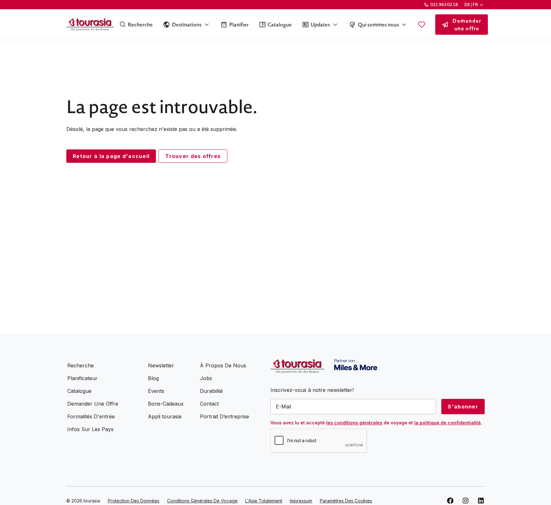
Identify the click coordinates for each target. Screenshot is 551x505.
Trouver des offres (193, 156)
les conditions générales (354, 422)
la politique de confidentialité (447, 422)
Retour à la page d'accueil (111, 156)
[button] (474, 4)
